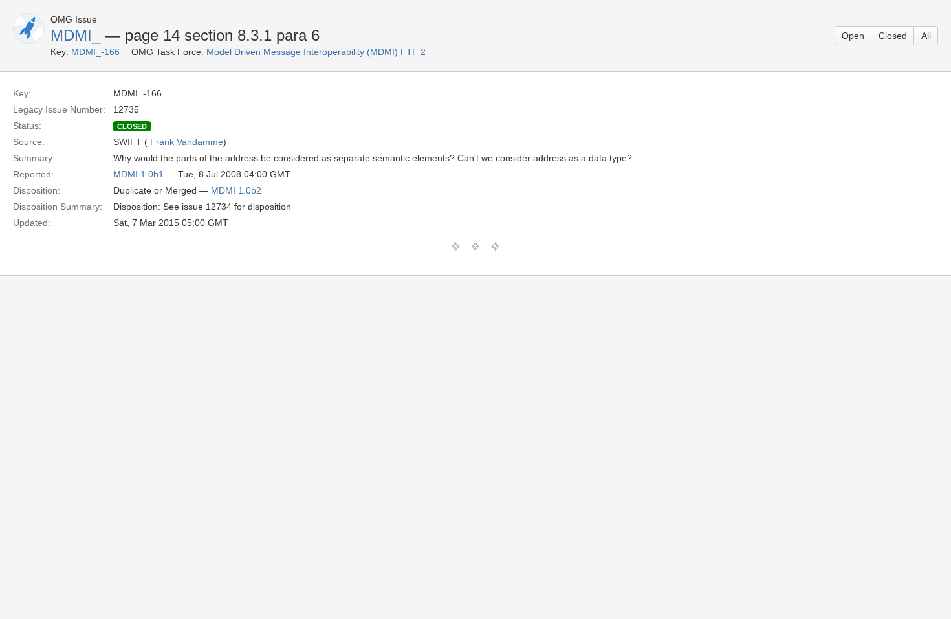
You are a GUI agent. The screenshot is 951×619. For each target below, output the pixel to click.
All (926, 35)
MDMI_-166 (95, 52)
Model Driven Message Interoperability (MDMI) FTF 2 (316, 52)
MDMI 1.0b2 (236, 190)
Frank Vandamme (186, 142)
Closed (893, 35)
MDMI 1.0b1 (138, 174)
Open (853, 35)
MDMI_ (75, 35)
